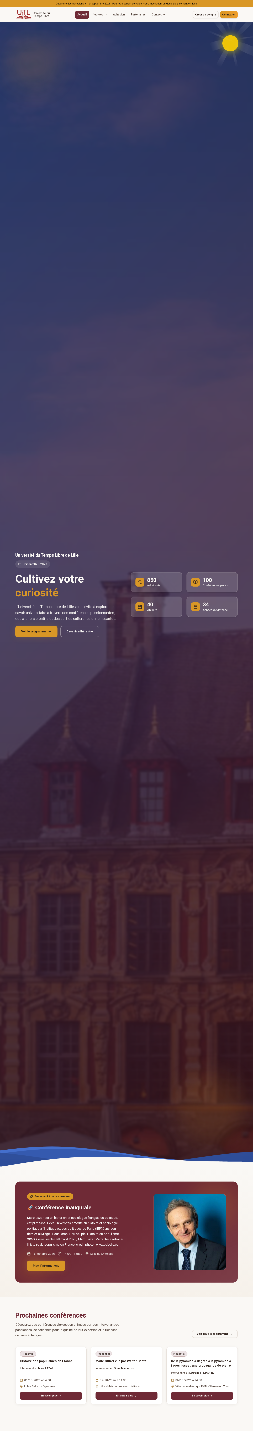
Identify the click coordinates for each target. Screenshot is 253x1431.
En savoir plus (49, 1395)
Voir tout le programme (213, 1333)
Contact (157, 14)
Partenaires (138, 14)
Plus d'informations (46, 1265)
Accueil (82, 14)
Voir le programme (33, 631)
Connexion (228, 14)
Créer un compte (205, 14)
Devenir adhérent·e (80, 631)
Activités (98, 14)
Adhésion (119, 14)
